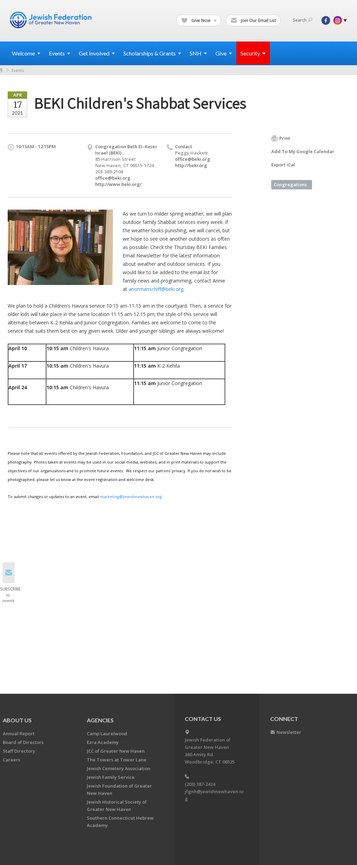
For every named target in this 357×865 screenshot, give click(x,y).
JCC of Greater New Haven (116, 751)
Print (284, 138)
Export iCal (283, 164)
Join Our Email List (258, 20)
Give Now (201, 20)
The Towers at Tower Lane (116, 760)
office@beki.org (112, 178)
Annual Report (19, 733)
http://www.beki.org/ (118, 184)
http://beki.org (191, 165)
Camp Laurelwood (107, 733)
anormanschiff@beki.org (156, 289)
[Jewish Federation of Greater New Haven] (52, 19)
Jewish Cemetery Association (118, 768)
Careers (11, 760)
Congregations (290, 184)
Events (18, 70)
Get (94, 53)
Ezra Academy (103, 742)
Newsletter (288, 732)
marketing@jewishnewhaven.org (131, 496)
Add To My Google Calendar (302, 151)
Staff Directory (19, 751)
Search (299, 20)
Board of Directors (23, 742)
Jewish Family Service (111, 777)
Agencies (100, 720)
